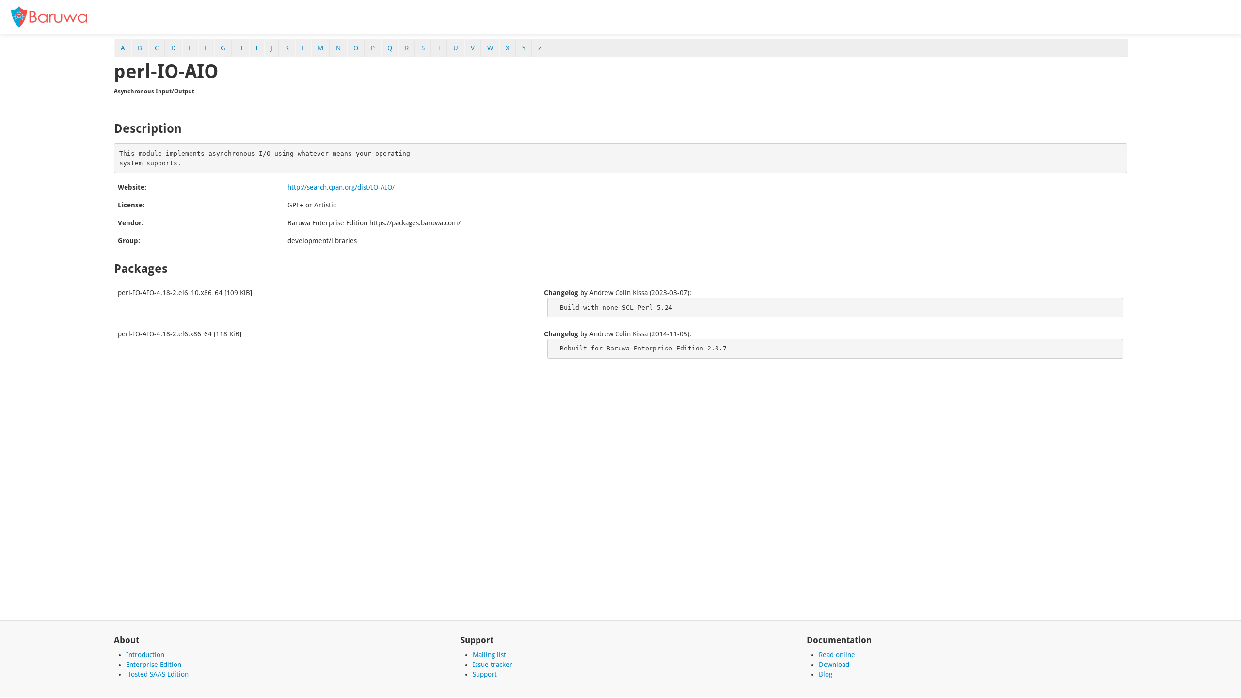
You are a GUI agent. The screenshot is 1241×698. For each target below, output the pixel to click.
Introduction (145, 655)
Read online (837, 655)
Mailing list (489, 655)
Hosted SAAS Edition (157, 674)
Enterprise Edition (153, 664)
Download (834, 664)
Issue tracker (492, 664)
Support (485, 674)
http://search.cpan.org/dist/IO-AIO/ (341, 187)
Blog (825, 674)
